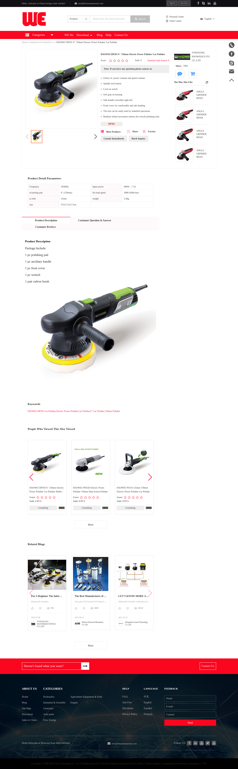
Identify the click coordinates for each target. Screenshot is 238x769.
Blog (99, 35)
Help (108, 35)
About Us (29, 688)
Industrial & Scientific (40, 42)
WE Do (68, 35)
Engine (74, 702)
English (207, 19)
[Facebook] (198, 3)
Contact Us (121, 35)
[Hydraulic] (201, 743)
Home (24, 42)
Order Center (175, 21)
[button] (150, 477)
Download (83, 35)
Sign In (172, 3)
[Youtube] (214, 3)
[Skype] (203, 3)
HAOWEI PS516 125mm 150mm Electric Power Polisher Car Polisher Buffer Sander (133, 490)
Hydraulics (48, 696)
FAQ (125, 696)
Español (148, 708)
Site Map (26, 708)
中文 (146, 696)
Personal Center (177, 17)
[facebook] (189, 743)
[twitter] (207, 743)
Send (190, 722)
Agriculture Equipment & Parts (86, 696)
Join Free (183, 3)
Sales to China (29, 720)
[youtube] (214, 743)
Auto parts (48, 714)
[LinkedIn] (209, 3)
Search (142, 19)
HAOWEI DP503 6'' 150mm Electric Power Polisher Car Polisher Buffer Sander (46, 490)
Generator (48, 708)
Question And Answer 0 (158, 60)
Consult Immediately (114, 138)
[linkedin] (195, 743)
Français (148, 714)
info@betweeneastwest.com (90, 3)
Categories (52, 688)
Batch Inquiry (138, 138)
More (90, 524)
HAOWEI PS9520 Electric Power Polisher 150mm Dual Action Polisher (90, 490)
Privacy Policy (129, 714)
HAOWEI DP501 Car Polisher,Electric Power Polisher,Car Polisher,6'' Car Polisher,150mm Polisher (74, 411)
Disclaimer (127, 708)
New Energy (49, 720)
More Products (113, 132)
